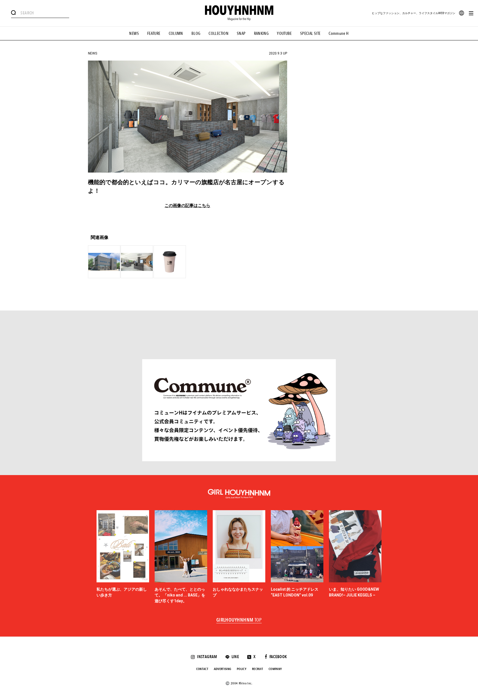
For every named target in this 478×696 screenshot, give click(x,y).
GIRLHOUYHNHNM (239, 620)
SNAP (241, 33)
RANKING (261, 33)
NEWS (134, 33)
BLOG (196, 33)
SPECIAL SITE (310, 33)
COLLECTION (218, 33)
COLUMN (176, 33)
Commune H (339, 33)
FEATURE (153, 33)
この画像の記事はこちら (187, 206)
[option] (123, 557)
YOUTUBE (284, 33)
